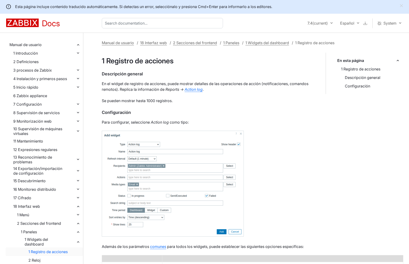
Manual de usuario (25, 44)
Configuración (357, 86)
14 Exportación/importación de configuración (37, 171)
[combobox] (163, 23)
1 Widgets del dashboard (36, 242)
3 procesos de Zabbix (32, 70)
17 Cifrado (22, 197)
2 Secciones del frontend (39, 223)
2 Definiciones (26, 61)
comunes (158, 246)
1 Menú (23, 214)
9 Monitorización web (32, 121)
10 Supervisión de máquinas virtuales (37, 131)
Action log (194, 89)
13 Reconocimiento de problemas (32, 159)
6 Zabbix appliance (30, 95)
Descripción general (362, 77)
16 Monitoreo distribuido (34, 189)
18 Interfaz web (26, 206)
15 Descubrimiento (29, 180)
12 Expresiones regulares (35, 149)
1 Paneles (29, 231)
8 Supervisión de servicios (36, 112)
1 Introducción (25, 53)
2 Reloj (34, 260)
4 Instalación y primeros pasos (40, 78)
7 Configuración (27, 104)
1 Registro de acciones (48, 251)
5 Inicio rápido (25, 87)
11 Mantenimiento (28, 141)
